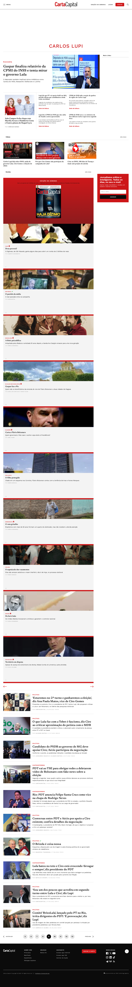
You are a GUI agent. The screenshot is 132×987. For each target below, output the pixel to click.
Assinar (113, 197)
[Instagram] (107, 957)
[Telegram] (107, 961)
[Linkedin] (110, 957)
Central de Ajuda (62, 958)
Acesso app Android (63, 952)
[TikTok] (114, 957)
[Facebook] (107, 953)
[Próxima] (92, 687)
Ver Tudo (123, 137)
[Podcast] (110, 961)
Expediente (28, 958)
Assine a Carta (89, 951)
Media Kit (43, 952)
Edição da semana (98, 4)
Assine (120, 4)
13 (72, 936)
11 (60, 936)
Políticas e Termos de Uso (42, 973)
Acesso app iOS (61, 955)
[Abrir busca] (128, 5)
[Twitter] (110, 953)
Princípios (27, 952)
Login (110, 4)
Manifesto (27, 955)
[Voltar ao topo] (127, 951)
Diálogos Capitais (30, 960)
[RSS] (114, 961)
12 (66, 936)
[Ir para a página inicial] (66, 4)
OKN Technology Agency (122, 973)
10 (55, 936)
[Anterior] (5, 687)
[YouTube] (114, 953)
